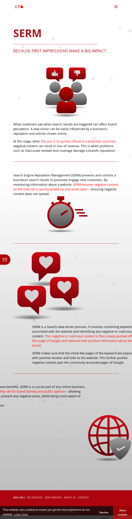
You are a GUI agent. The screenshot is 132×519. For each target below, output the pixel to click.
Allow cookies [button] (122, 512)
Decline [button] (104, 512)
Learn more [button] (21, 514)
